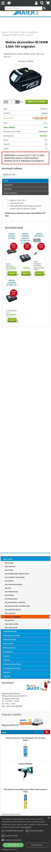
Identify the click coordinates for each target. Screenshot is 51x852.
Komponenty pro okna (11, 668)
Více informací (26, 827)
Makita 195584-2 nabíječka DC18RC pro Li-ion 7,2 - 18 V (25, 239)
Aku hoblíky (9, 595)
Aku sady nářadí (11, 627)
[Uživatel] (36, 3)
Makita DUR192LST (39, 235)
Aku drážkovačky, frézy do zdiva (17, 574)
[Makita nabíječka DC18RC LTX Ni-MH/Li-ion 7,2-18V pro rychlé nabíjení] (11, 298)
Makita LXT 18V (9, 174)
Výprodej (6, 676)
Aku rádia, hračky (11, 624)
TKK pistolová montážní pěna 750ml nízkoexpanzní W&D (25, 790)
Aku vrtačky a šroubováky (15, 577)
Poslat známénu (10, 193)
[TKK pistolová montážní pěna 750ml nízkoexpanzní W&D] (25, 801)
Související (8, 185)
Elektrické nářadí (9, 631)
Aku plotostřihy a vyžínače (15, 602)
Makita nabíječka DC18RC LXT (12, 282)
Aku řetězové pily (11, 591)
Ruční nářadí (8, 643)
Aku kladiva (9, 581)
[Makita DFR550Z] (25, 773)
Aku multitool (10, 566)
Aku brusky (9, 563)
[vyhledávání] (42, 3)
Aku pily (8, 588)
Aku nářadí (7, 559)
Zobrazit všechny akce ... (12, 814)
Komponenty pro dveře (12, 664)
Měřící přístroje (9, 648)
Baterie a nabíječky (12, 617)
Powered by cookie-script (9, 849)
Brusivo (6, 656)
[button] (25, 840)
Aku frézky (9, 570)
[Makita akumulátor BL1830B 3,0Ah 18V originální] (25, 80)
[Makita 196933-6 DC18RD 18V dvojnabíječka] (11, 251)
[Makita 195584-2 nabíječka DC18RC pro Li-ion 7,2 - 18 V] (25, 258)
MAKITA (44, 113)
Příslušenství (8, 652)
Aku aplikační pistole (13, 609)
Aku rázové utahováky (13, 584)
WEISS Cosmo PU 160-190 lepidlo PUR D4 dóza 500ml (25, 739)
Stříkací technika (9, 639)
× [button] (49, 818)
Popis (6, 181)
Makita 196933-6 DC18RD (11, 236)
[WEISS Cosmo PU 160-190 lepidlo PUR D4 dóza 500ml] (25, 749)
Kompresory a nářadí (11, 635)
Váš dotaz (8, 189)
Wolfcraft (7, 672)
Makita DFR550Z (25, 764)
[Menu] (3, 3)
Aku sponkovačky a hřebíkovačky (17, 606)
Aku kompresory (11, 599)
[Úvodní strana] (9, 3)
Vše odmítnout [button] (37, 845)
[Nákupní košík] (48, 3)
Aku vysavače (10, 613)
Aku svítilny (9, 620)
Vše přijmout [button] (13, 845)
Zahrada (6, 660)
